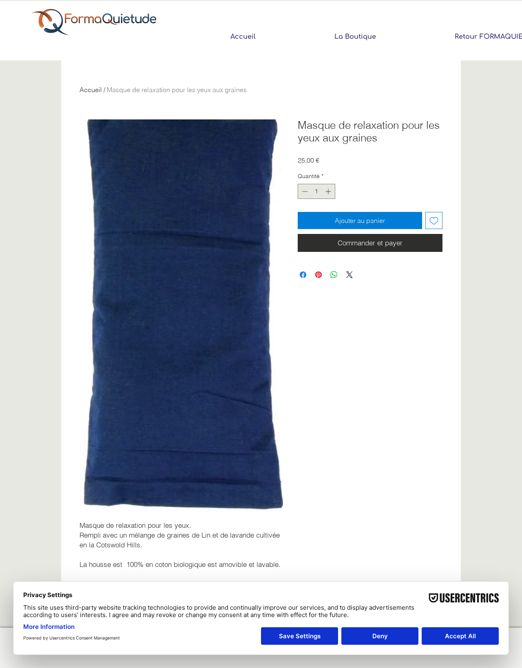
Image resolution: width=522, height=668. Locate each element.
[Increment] (329, 191)
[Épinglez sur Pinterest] (318, 275)
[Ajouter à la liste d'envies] (433, 220)
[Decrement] (304, 191)
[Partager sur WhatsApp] (334, 275)
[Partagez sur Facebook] (303, 275)
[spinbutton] (316, 191)
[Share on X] (349, 275)
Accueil (91, 90)
